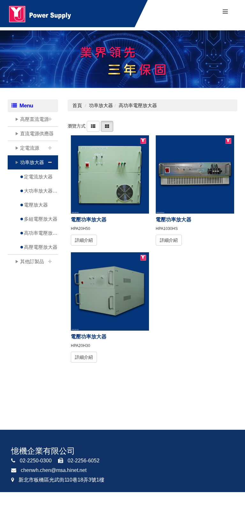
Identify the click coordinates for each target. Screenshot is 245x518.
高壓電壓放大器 (40, 247)
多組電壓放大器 (40, 219)
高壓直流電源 (34, 119)
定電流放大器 (38, 176)
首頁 (77, 105)
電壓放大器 (36, 205)
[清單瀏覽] (93, 126)
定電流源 (29, 148)
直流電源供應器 (37, 133)
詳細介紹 (84, 240)
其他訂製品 (32, 261)
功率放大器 (32, 162)
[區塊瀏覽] (107, 126)
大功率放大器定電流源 (41, 190)
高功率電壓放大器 (41, 233)
